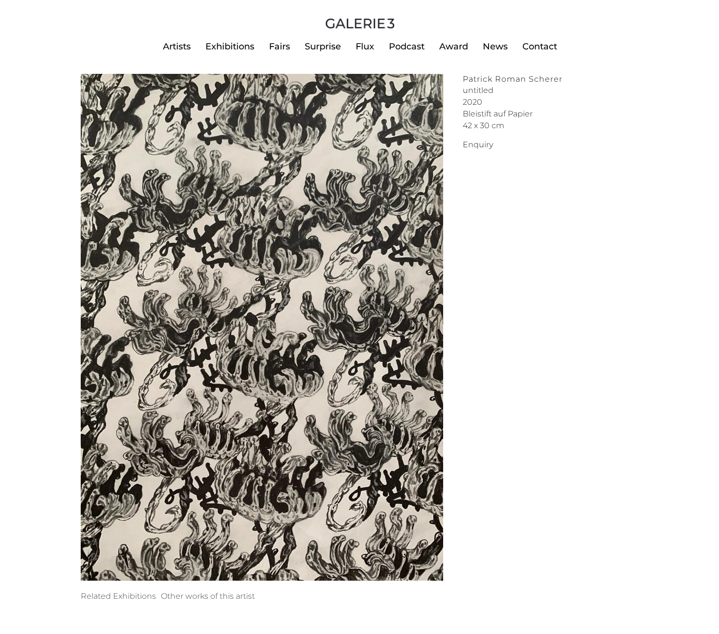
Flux (365, 46)
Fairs (279, 46)
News (495, 46)
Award (453, 46)
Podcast (407, 46)
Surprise (323, 46)
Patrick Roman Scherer (512, 79)
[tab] (118, 596)
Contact (539, 46)
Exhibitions (229, 46)
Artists (177, 46)
